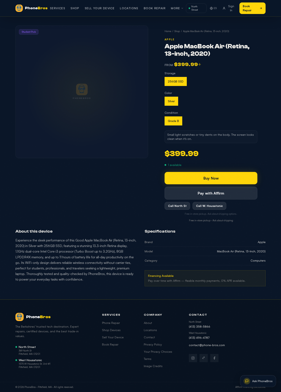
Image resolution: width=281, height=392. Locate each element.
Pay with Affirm (211, 193)
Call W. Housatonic (209, 206)
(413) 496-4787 (199, 337)
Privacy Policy (153, 344)
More (175, 8)
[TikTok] (204, 358)
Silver (171, 101)
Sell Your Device (100, 8)
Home (168, 31)
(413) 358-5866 (199, 326)
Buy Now (211, 178)
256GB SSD (175, 81)
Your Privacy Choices (158, 351)
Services (57, 8)
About (148, 323)
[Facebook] (214, 358)
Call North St (177, 206)
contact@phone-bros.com (207, 345)
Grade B (173, 121)
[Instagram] (193, 358)
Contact (149, 337)
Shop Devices (111, 330)
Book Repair (155, 8)
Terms (147, 359)
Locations (129, 8)
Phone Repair (111, 323)
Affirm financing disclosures (250, 387)
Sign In (231, 8)
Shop (75, 8)
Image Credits (153, 366)
